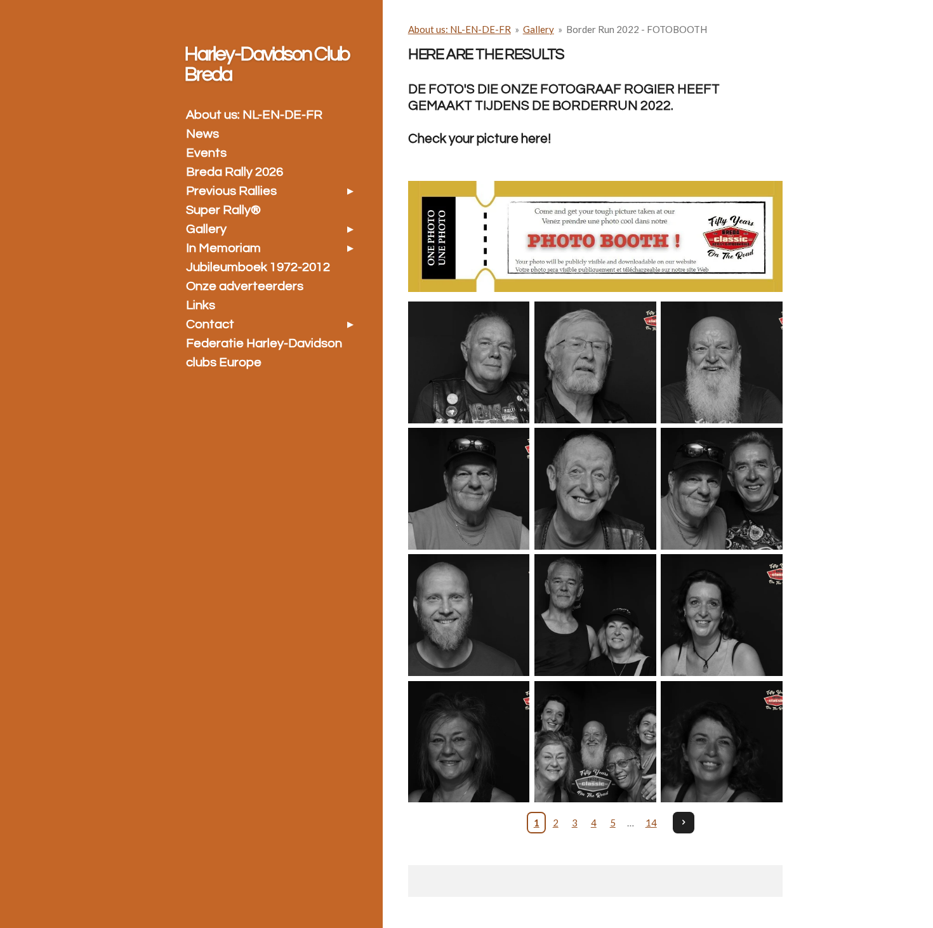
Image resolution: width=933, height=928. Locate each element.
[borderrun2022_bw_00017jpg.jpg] (469, 742)
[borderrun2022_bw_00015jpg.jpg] (595, 615)
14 (651, 822)
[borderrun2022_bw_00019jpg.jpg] (721, 615)
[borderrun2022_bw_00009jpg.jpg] (469, 489)
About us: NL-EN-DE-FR (459, 29)
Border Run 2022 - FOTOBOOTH (636, 29)
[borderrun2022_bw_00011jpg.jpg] (595, 489)
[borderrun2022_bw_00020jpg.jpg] (595, 742)
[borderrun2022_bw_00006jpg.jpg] (469, 362)
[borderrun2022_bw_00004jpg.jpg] (595, 362)
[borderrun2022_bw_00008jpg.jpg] (721, 362)
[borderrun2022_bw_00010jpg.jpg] (721, 489)
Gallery (538, 29)
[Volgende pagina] (683, 822)
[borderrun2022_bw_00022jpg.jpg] (721, 742)
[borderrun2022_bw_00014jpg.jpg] (469, 615)
